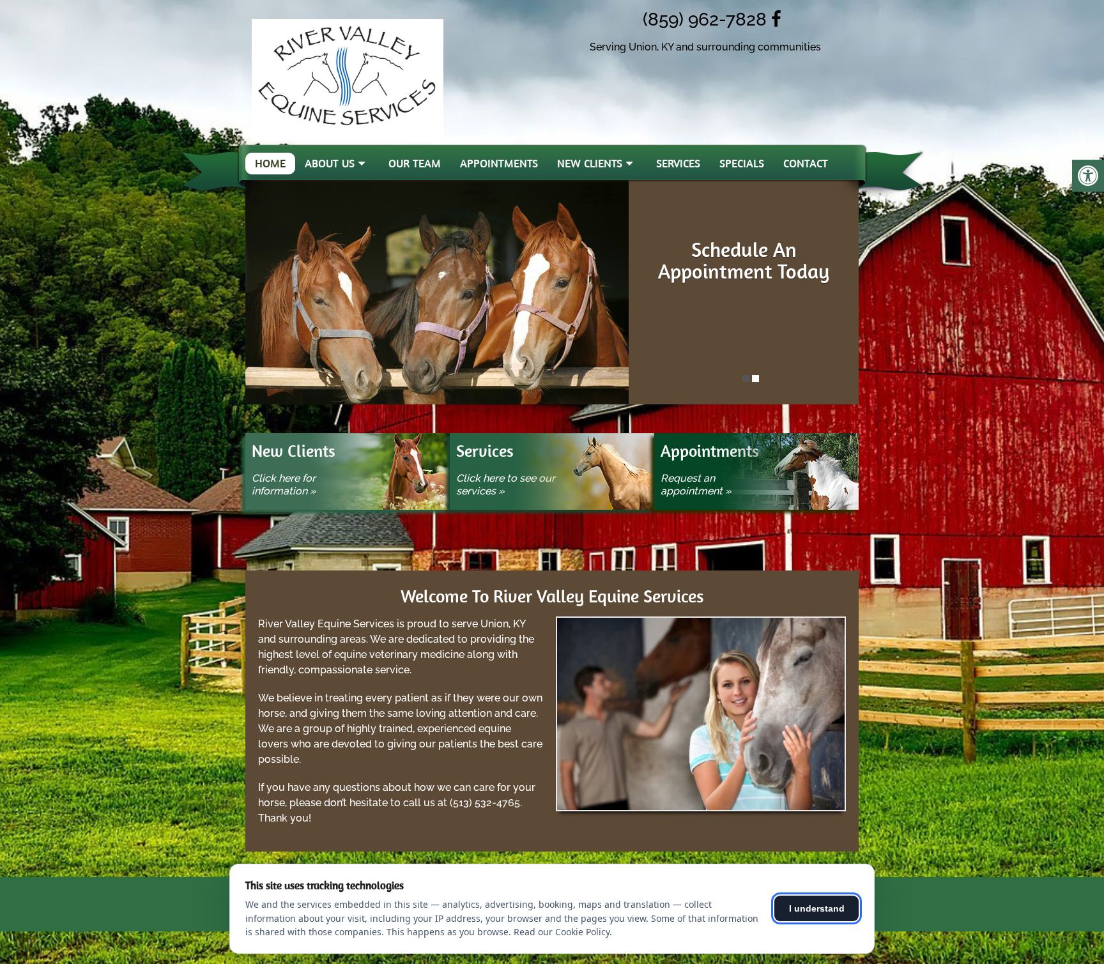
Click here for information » (284, 484)
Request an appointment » (696, 484)
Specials (741, 163)
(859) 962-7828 (698, 19)
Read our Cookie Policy (562, 932)
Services (678, 163)
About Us (330, 163)
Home (270, 163)
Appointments (499, 163)
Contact (805, 163)
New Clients (589, 163)
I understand (817, 908)
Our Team (414, 163)
